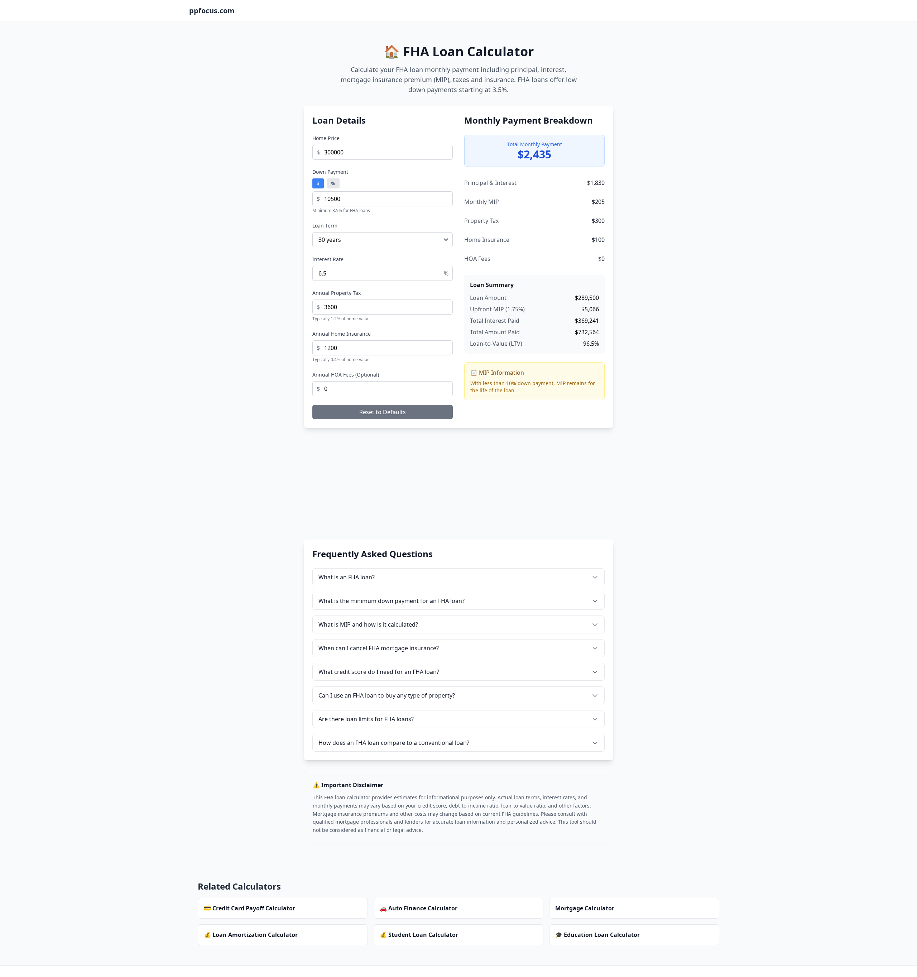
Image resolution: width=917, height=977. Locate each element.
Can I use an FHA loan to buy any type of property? (386, 695)
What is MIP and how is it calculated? (368, 624)
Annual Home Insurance (341, 333)
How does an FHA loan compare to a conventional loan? (393, 743)
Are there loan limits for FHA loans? (366, 719)
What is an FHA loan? (346, 577)
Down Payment (330, 171)
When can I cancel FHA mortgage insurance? (378, 648)
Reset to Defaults (382, 412)
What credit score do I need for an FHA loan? (378, 672)
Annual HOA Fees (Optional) (345, 374)
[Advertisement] (458, 489)
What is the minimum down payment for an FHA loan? (391, 601)
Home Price (326, 138)
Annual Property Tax (336, 292)
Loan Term (324, 225)
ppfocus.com (212, 10)
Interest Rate (328, 259)
